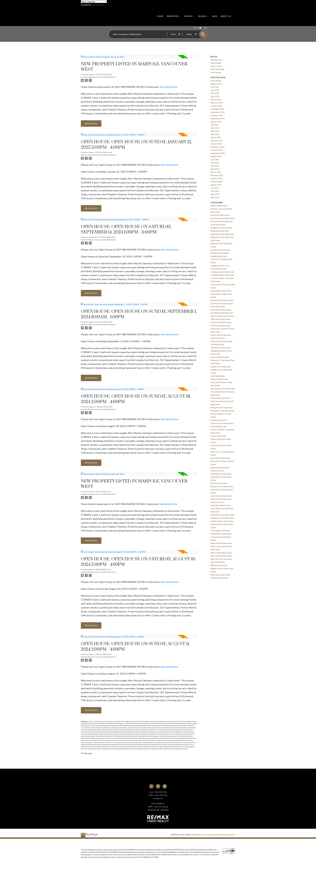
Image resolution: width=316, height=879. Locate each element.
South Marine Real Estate (165, 742)
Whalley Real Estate (130, 749)
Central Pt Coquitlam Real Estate (99, 725)
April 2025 (214, 134)
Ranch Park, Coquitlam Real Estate (108, 740)
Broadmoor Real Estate (172, 723)
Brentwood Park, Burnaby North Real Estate (171, 721)
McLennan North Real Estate (222, 388)
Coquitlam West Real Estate (160, 725)
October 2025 (216, 115)
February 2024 (216, 175)
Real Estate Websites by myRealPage (222, 835)
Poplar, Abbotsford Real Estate (184, 738)
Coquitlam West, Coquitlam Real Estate (182, 725)
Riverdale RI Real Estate (127, 740)
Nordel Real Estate (132, 738)
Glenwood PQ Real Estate (115, 732)
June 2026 (214, 90)
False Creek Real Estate (159, 730)
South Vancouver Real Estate (135, 744)
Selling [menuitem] (202, 16)
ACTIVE (196, 28)
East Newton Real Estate (220, 310)
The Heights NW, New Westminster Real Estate (103, 746)
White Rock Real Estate (167, 749)
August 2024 (215, 156)
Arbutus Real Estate (95, 721)
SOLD (205, 28)
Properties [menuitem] (172, 16)
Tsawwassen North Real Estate (128, 746)
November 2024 (217, 147)
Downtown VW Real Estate (148, 727)
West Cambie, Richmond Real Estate (166, 746)
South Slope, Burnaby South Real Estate (113, 744)
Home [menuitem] (160, 16)
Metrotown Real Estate (121, 736)
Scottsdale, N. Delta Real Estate (95, 742)
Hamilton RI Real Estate (142, 732)
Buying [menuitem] (188, 16)
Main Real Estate (140, 734)
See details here (169, 86)
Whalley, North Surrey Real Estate (148, 749)
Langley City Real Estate (105, 734)
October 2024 (216, 150)
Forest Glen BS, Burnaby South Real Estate (94, 732)
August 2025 (215, 121)
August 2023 (215, 185)
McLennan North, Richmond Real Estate (101, 736)
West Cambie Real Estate (147, 746)
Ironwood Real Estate (179, 732)
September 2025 (217, 118)
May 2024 (214, 166)
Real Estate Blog (217, 69)
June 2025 (214, 128)
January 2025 (216, 143)
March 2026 (215, 99)
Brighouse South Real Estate (109, 723)
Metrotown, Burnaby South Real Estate (141, 736)
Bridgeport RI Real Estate (221, 227)
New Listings (215, 63)
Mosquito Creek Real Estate (179, 736)
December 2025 (217, 109)
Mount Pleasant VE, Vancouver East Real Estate (110, 738)
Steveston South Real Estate (153, 744)
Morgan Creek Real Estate (162, 736)
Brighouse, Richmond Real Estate (154, 723)
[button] (151, 786)
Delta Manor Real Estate (111, 727)
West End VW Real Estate (89, 749)
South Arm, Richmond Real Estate (146, 742)
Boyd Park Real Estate (132, 721)
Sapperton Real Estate (164, 740)
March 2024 (215, 172)
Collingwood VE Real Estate (143, 725)
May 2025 (214, 131)
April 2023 (214, 197)
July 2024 (214, 159)
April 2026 (214, 96)
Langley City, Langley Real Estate (124, 734)
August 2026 (215, 84)
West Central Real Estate (186, 746)
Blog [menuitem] (214, 16)
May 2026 (214, 93)
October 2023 (216, 181)
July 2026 (214, 87)
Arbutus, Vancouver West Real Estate (113, 721)
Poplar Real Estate (168, 738)
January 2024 (216, 178)
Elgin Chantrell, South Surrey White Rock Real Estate (119, 730)
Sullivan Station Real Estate (171, 744)
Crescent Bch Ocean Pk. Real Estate (92, 727)
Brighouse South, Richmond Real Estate (131, 723)
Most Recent (215, 80)
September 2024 (217, 153)
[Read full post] (139, 58)
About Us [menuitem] (226, 16)
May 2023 (214, 194)
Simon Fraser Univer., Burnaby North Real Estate (121, 742)
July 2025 (214, 125)
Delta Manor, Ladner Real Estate (130, 727)
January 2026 (216, 106)
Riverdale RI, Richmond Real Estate (146, 740)
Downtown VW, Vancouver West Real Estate (171, 727)
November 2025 (217, 112)
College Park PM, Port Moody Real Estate (122, 725)
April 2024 (214, 169)
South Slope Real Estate (93, 744)
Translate (100, 5)
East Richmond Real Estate (94, 730)
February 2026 (216, 102)
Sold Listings (215, 72)
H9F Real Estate (129, 732)
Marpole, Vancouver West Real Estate (101, 77)
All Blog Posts (216, 60)
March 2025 (215, 137)
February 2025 (216, 140)
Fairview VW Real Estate (143, 730)
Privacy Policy (204, 835)
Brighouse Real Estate (93, 723)
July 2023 (214, 188)
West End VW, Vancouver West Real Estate (110, 749)
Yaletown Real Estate (181, 749)
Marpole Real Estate (152, 734)
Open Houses (216, 66)
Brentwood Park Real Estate (148, 721)
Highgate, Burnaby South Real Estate (161, 732)
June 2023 (214, 191)
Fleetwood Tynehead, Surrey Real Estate (180, 730)
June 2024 (214, 162)
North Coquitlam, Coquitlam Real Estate (150, 738)
